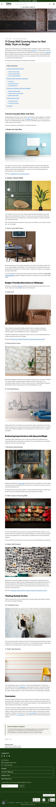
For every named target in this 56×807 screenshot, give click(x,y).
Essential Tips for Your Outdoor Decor (19, 173)
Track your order (45, 802)
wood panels (21, 483)
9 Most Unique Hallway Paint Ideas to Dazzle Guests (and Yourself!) (27, 339)
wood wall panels (9, 275)
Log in (38, 1)
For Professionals (10, 802)
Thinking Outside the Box (13, 98)
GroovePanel (20, 714)
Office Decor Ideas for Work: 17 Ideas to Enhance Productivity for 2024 (29, 590)
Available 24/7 (32, 7)
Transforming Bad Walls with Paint (15, 68)
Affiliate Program (19, 802)
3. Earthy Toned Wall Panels (14, 75)
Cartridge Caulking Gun (31, 729)
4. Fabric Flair (11, 81)
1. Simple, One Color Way (13, 71)
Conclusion (9, 106)
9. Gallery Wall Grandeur (13, 95)
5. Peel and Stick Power (13, 83)
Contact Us (26, 802)
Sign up (22, 785)
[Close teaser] (6, 800)
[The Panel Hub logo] (9, 4)
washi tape (22, 687)
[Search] (50, 4)
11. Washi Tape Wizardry (13, 103)
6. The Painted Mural (12, 85)
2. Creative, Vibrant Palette (14, 73)
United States (48, 795)
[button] (3, 803)
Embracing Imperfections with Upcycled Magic (18, 88)
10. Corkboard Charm (13, 101)
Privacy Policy (37, 802)
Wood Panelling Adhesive (16, 729)
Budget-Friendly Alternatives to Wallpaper (17, 78)
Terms (32, 802)
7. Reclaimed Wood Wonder (14, 91)
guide (10, 739)
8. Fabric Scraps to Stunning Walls (15, 93)
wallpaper (33, 50)
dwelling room (29, 119)
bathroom (48, 52)
